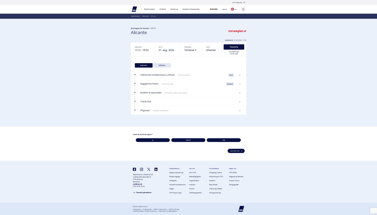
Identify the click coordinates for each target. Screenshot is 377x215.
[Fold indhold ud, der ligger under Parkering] (174, 11)
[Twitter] (148, 169)
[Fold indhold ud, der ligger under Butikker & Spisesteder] (191, 11)
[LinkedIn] (156, 169)
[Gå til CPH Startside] (241, 209)
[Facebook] (134, 169)
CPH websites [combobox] (237, 2)
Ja (152, 140)
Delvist (188, 140)
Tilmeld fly (234, 47)
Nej (224, 140)
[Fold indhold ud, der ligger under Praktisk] (163, 11)
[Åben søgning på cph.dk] (243, 9)
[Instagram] (141, 169)
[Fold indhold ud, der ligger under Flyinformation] (150, 11)
